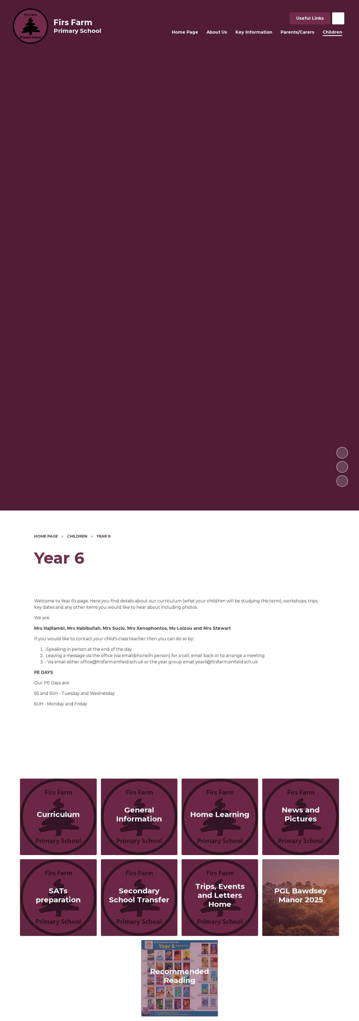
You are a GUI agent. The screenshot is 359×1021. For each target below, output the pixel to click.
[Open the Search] (338, 18)
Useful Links (310, 18)
